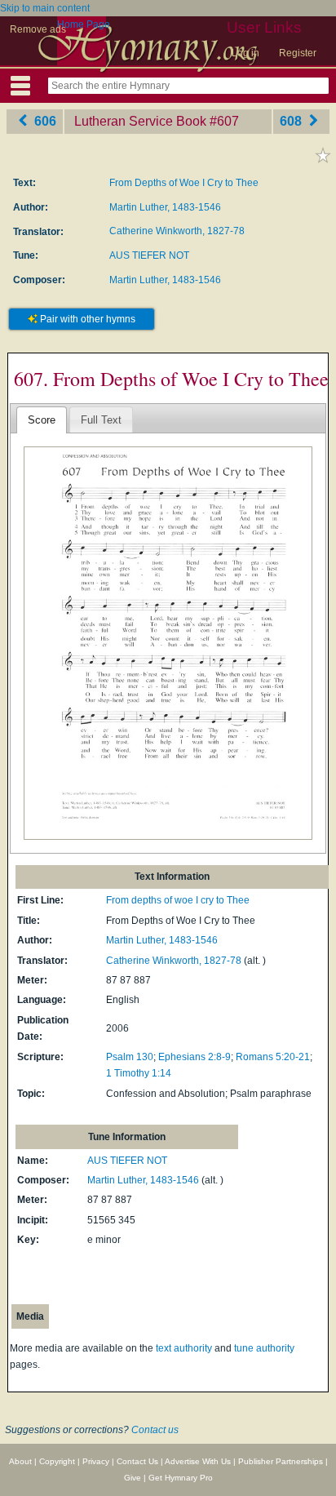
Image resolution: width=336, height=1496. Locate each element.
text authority (184, 1348)
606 (43, 121)
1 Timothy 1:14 (138, 1073)
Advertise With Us (198, 1461)
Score (41, 420)
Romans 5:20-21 (273, 1057)
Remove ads (38, 29)
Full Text (101, 420)
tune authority (264, 1348)
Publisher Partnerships (280, 1461)
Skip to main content (45, 8)
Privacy (95, 1461)
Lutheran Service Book (140, 121)
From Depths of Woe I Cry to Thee (184, 183)
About (20, 1461)
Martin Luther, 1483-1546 (165, 207)
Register (297, 53)
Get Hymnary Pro (180, 1477)
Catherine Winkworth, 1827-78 (177, 231)
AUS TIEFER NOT (149, 255)
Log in (245, 53)
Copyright (57, 1461)
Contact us (155, 1430)
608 (292, 121)
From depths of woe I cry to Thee (178, 900)
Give (132, 1477)
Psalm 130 (129, 1057)
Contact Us (137, 1461)
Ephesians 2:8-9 (194, 1057)
